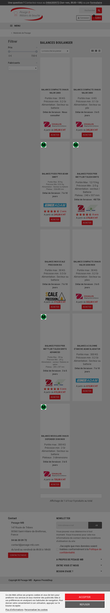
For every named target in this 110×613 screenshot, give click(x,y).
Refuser (85, 604)
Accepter (84, 597)
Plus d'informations (14, 609)
